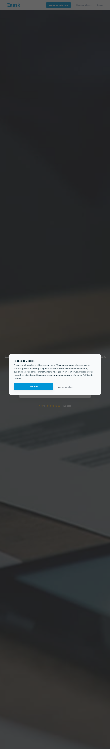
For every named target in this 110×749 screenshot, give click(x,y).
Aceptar (33, 387)
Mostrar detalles (65, 386)
